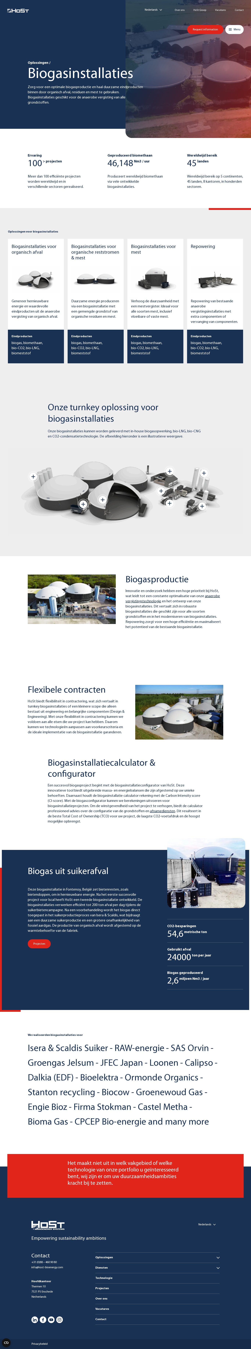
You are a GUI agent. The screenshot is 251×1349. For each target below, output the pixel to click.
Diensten (101, 1267)
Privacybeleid (39, 1344)
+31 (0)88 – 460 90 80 (44, 1262)
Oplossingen (38, 63)
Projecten (102, 1288)
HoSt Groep (199, 10)
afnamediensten (162, 811)
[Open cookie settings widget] (6, 1342)
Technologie (103, 1278)
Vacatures (220, 10)
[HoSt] (18, 11)
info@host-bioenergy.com (47, 1267)
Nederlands (151, 10)
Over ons (180, 10)
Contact (239, 10)
